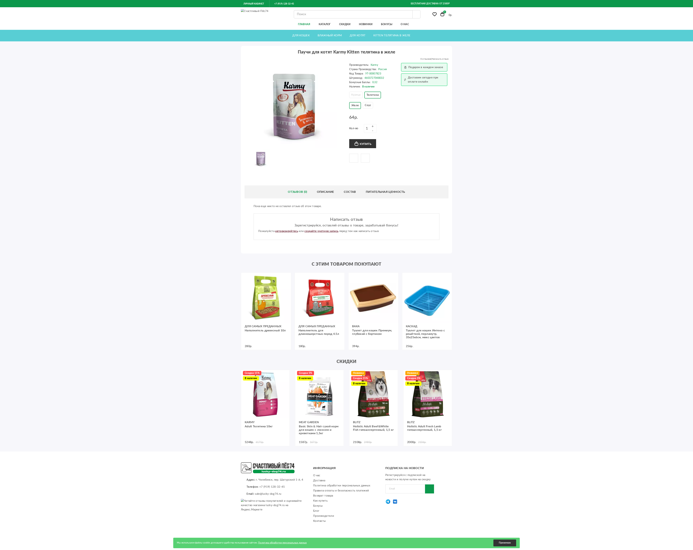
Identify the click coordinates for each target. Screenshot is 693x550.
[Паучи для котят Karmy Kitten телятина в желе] (294, 105)
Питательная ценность (385, 191)
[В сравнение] (365, 158)
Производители (323, 516)
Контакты (319, 521)
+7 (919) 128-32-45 (284, 4)
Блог (316, 511)
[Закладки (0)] (434, 15)
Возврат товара (323, 495)
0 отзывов (425, 59)
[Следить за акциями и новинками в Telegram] (388, 503)
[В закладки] (353, 158)
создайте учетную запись (321, 231)
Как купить (320, 500)
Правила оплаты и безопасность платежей (341, 490)
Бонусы (318, 505)
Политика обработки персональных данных (341, 485)
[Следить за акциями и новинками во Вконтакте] (395, 503)
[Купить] (245, 277)
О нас (316, 475)
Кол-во (353, 128)
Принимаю (505, 543)
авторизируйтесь (286, 231)
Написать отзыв (440, 59)
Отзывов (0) (297, 191)
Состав (350, 191)
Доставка (319, 480)
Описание (325, 191)
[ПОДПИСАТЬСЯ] (429, 488)
